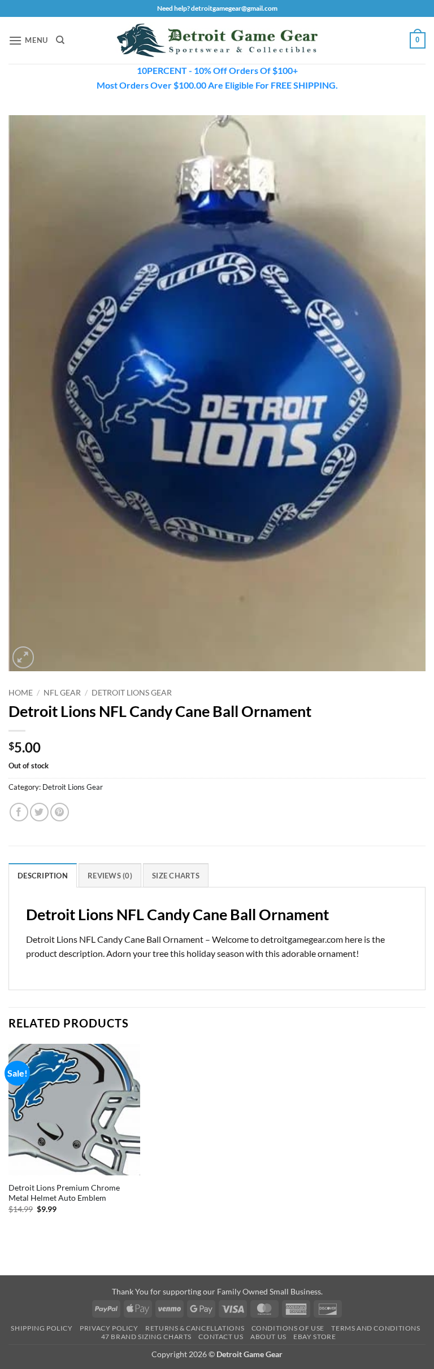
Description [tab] (43, 875)
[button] (28, 40)
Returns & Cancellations (194, 1328)
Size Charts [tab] (175, 875)
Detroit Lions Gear (132, 692)
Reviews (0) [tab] (110, 875)
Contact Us (220, 1336)
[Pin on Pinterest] (59, 812)
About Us (268, 1336)
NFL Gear (62, 692)
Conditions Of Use (287, 1328)
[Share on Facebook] (19, 812)
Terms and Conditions (375, 1328)
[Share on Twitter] (39, 812)
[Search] (60, 40)
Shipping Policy (41, 1328)
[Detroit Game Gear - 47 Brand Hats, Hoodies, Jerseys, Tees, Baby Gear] (217, 40)
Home (20, 692)
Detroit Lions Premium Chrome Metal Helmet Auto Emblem (64, 1193)
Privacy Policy (109, 1328)
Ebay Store (314, 1336)
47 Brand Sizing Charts (146, 1336)
